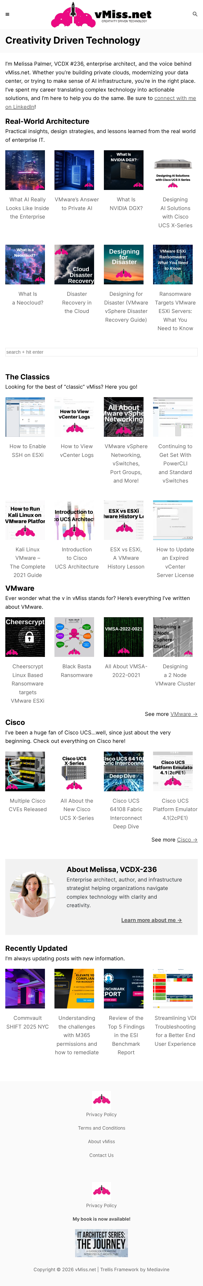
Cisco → (187, 840)
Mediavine (158, 1269)
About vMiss (101, 1141)
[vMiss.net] (101, 14)
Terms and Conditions (101, 1128)
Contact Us (101, 1155)
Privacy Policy (101, 1114)
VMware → (184, 714)
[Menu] (8, 14)
